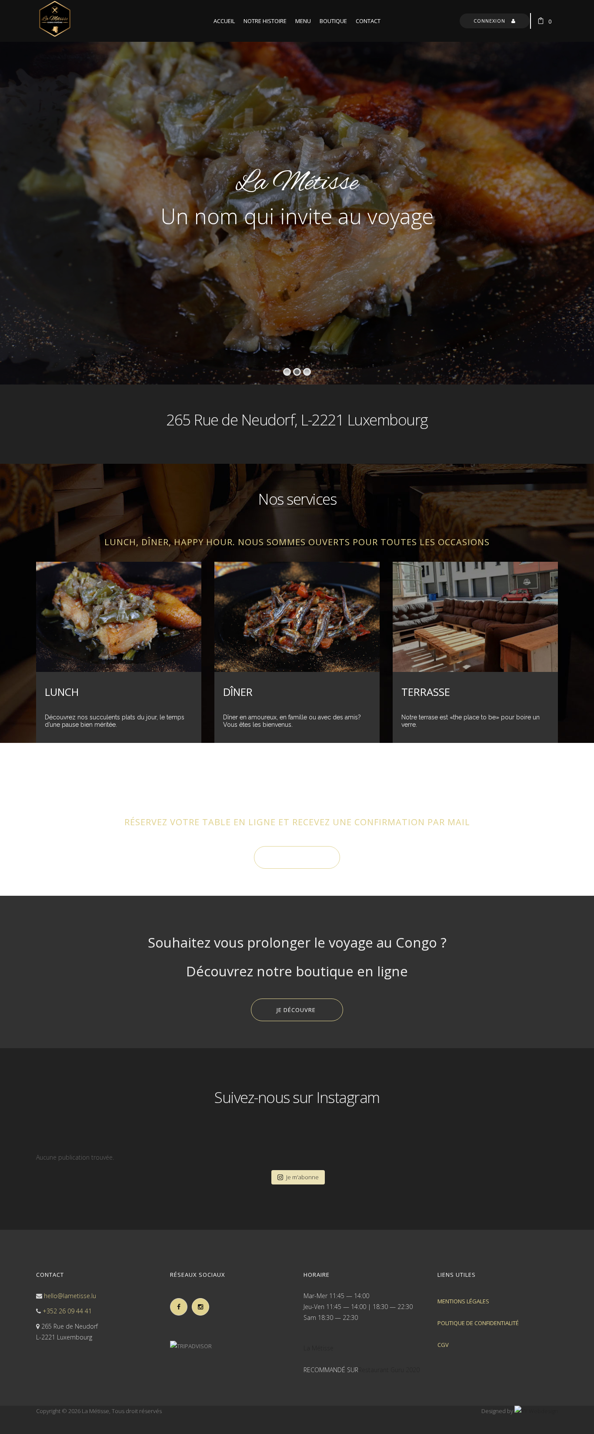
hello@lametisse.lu (70, 1296)
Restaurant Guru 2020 (389, 1370)
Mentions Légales (463, 1301)
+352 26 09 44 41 (67, 1311)
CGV (443, 1345)
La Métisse (319, 1348)
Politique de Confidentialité (478, 1323)
